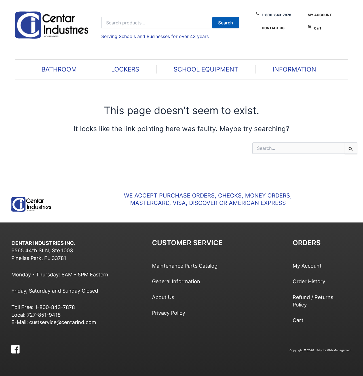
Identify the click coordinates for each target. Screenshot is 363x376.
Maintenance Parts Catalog (185, 266)
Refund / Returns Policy (313, 301)
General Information (176, 281)
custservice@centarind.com (62, 322)
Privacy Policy (168, 313)
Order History (309, 281)
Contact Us (273, 28)
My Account (320, 15)
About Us (163, 297)
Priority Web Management (334, 350)
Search (225, 23)
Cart (317, 28)
